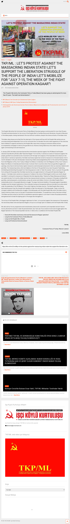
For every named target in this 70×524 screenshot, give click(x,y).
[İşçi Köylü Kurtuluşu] (35, 11)
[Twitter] (2, 1)
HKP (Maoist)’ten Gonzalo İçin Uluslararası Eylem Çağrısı (19, 99)
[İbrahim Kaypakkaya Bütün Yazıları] (17, 314)
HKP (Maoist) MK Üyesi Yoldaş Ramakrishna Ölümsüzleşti (19, 102)
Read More (7, 344)
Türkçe (7, 356)
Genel (6, 333)
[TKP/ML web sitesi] (35, 476)
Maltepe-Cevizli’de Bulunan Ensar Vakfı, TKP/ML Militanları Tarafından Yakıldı (34, 389)
